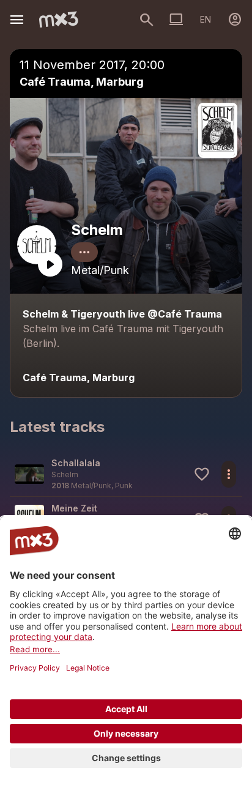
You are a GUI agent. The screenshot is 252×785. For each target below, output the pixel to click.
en (205, 19)
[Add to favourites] (201, 474)
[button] (126, 474)
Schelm (97, 230)
